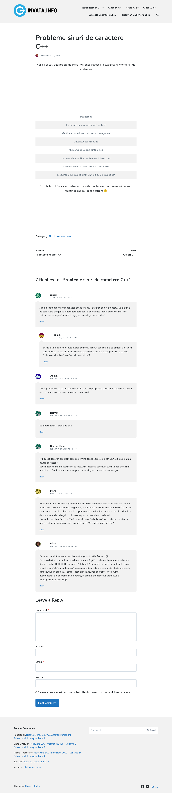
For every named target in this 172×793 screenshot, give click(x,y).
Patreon (154, 787)
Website (40, 677)
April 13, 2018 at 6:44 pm (61, 298)
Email (39, 662)
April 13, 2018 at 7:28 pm (65, 338)
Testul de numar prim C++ (35, 761)
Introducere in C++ (92, 7)
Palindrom (86, 116)
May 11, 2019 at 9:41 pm (61, 494)
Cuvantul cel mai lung (86, 141)
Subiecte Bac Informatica (102, 14)
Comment (42, 610)
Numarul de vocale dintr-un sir (86, 150)
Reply (42, 322)
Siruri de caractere (60, 236)
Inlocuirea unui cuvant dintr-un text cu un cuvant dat (86, 174)
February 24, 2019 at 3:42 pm (64, 416)
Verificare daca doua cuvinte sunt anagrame (86, 133)
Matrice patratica (32, 767)
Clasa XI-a (149, 7)
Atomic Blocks (32, 786)
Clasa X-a (131, 7)
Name (40, 646)
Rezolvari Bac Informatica (136, 14)
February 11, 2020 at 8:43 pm (64, 546)
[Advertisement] (86, 94)
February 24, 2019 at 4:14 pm (64, 449)
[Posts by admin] (37, 55)
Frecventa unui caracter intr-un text (86, 125)
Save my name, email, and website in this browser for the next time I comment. (85, 692)
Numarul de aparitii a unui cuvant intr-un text (86, 158)
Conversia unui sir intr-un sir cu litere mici (86, 166)
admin (42, 55)
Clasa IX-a (114, 7)
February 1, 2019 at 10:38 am (64, 379)
